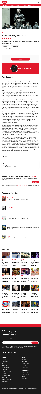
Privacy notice (4, 369)
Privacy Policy (25, 185)
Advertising (24, 365)
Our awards (4, 363)
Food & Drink (13, 5)
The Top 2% (29, 5)
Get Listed (24, 359)
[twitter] (12, 352)
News (3, 5)
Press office (4, 359)
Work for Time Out (5, 365)
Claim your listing (25, 361)
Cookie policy (4, 373)
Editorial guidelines (5, 367)
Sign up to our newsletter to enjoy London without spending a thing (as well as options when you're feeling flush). (19, 179)
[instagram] (3, 352)
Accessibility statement (6, 375)
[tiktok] (6, 352)
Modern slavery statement (7, 379)
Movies (23, 376)
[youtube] (15, 352)
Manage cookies (5, 381)
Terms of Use (19, 185)
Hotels (33, 5)
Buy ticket (20, 59)
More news (20, 319)
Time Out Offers (25, 372)
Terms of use (4, 377)
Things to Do (7, 5)
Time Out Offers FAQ (25, 363)
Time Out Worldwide (25, 374)
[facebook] (9, 352)
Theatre (17, 5)
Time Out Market (25, 367)
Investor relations (5, 361)
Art (20, 5)
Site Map (3, 386)
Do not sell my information (7, 371)
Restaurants (24, 5)
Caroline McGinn (27, 68)
